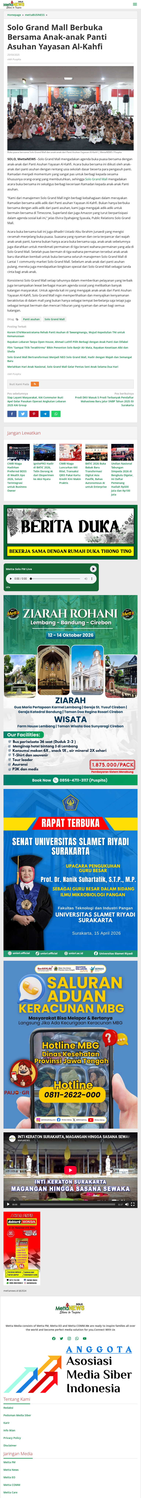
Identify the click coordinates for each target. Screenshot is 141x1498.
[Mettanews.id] (13, 4)
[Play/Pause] (93, 569)
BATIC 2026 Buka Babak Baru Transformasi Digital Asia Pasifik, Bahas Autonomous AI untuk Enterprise (96, 475)
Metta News (11, 1469)
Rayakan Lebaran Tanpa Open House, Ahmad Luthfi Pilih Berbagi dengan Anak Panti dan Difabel (67, 342)
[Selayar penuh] (133, 1204)
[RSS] (35, 384)
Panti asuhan (31, 319)
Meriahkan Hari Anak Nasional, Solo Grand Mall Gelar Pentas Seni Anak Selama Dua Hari (62, 366)
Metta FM (9, 1462)
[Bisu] (127, 1204)
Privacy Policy (12, 1438)
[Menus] (135, 4)
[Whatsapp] (56, 414)
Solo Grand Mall (96, 179)
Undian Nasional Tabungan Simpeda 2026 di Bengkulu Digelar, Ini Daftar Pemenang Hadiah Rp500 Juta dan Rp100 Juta (122, 479)
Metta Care (10, 1492)
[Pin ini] (34, 414)
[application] (70, 1170)
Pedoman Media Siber (17, 1415)
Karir (6, 1423)
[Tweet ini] (23, 414)
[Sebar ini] (12, 414)
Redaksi (8, 1407)
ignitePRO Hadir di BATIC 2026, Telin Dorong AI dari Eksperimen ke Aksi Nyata (43, 471)
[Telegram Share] (45, 414)
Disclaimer (10, 1445)
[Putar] (8, 1204)
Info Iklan (9, 1430)
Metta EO (9, 1477)
